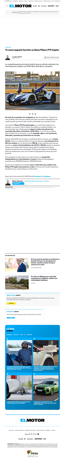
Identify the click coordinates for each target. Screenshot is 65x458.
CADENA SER (29, 334)
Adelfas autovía (46, 1)
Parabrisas (31, 1)
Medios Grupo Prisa (32, 456)
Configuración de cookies (30, 430)
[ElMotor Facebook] (29, 434)
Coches (22, 187)
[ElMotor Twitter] (31, 434)
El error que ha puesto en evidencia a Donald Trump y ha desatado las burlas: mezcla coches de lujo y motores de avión (45, 262)
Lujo (54, 187)
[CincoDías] (44, 6)
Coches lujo (27, 187)
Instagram (47, 176)
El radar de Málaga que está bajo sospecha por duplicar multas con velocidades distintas (44, 278)
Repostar (21, 1)
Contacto (53, 430)
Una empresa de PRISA (32, 452)
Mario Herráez (18, 56)
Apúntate (11, 303)
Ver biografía (16, 183)
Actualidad (8, 47)
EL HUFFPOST (16, 334)
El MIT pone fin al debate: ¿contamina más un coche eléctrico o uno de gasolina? (18, 402)
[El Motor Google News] (38, 434)
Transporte (7, 188)
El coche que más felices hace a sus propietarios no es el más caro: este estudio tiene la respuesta (45, 403)
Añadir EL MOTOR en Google (53, 57)
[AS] (39, 6)
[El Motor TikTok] (35, 434)
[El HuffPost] (51, 6)
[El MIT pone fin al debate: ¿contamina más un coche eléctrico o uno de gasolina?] (19, 400)
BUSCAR (11, 317)
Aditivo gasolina (58, 1)
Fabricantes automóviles (41, 187)
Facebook (37, 176)
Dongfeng (15, 1)
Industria (50, 187)
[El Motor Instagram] (33, 434)
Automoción (17, 187)
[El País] (35, 6)
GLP (53, 1)
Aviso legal (11, 430)
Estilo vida (33, 187)
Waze (26, 1)
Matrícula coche (38, 1)
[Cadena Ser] (57, 6)
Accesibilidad (47, 430)
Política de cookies (40, 430)
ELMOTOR (9, 334)
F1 (11, 1)
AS (24, 334)
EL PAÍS (21, 334)
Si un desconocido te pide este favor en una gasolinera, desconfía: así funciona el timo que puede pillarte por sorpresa (19, 368)
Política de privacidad (19, 430)
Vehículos (13, 188)
